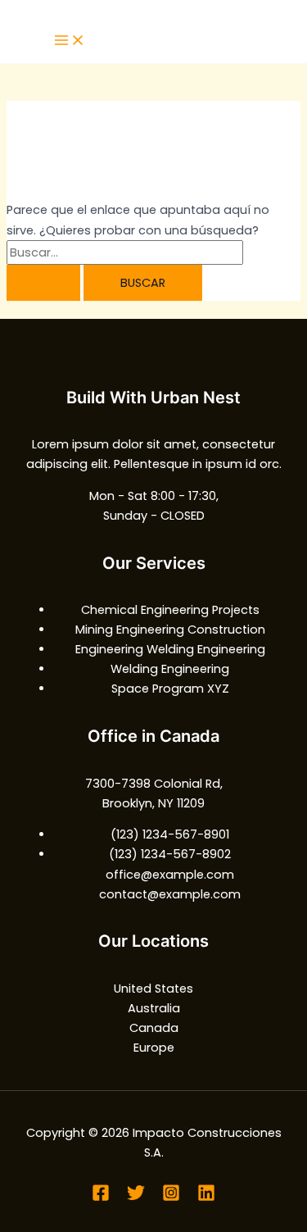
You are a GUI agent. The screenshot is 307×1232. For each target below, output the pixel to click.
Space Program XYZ (170, 688)
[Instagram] (171, 1197)
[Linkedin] (206, 1197)
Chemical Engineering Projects (170, 610)
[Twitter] (136, 1197)
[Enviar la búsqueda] (43, 283)
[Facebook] (101, 1197)
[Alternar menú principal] (69, 41)
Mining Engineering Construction (170, 629)
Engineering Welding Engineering (170, 649)
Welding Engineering (170, 669)
